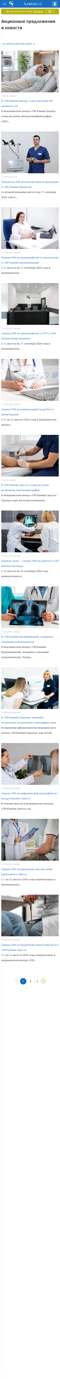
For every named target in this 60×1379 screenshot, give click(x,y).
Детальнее (38, 11)
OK (49, 11)
